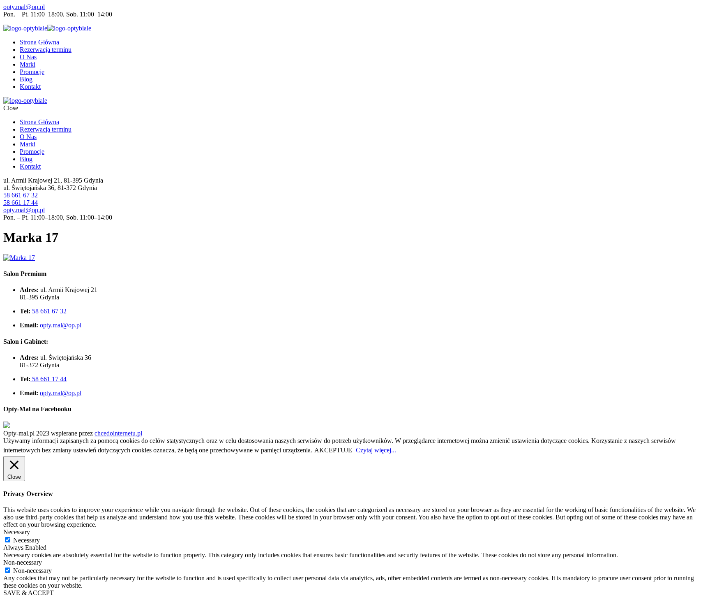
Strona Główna (39, 42)
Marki (27, 64)
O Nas (28, 56)
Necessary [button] (16, 531)
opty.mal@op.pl (24, 6)
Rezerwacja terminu (45, 49)
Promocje (32, 71)
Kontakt (30, 86)
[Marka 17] (19, 257)
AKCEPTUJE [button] (333, 450)
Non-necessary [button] (22, 562)
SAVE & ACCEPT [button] (28, 592)
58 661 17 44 (20, 202)
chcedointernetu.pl (118, 433)
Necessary (26, 540)
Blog (26, 79)
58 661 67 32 (20, 195)
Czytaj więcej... (376, 450)
